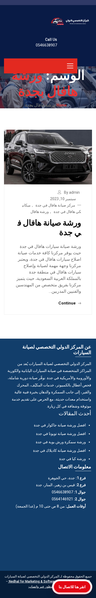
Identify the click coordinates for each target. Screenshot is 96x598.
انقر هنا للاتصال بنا (72, 587)
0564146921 (62, 499)
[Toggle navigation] (70, 66)
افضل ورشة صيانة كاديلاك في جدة (59, 450)
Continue (67, 303)
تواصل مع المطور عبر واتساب (48, 586)
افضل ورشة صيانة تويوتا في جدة (61, 433)
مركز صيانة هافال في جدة (55, 205)
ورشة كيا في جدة (72, 459)
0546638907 (46, 45)
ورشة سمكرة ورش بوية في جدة (61, 442)
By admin (72, 192)
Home (62, 105)
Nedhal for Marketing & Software (32, 581)
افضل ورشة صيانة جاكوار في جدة (60, 425)
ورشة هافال (39, 211)
